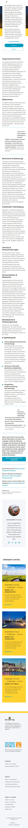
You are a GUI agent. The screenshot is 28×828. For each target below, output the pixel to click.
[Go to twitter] (19, 542)
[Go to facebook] (12, 542)
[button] (26, 826)
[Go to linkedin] (15, 542)
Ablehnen (14, 49)
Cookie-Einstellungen (14, 41)
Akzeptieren (14, 45)
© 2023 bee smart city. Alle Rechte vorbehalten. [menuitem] (14, 818)
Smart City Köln (13, 483)
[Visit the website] (9, 542)
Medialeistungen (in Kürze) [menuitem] (12, 786)
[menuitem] (10, 764)
